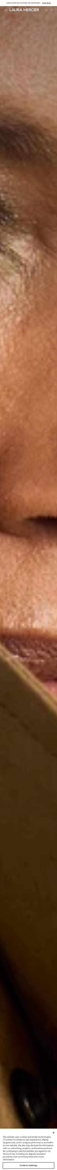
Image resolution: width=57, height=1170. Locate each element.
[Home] (24, 9)
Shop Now (46, 3)
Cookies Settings (28, 1165)
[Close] (53, 1132)
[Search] (46, 10)
